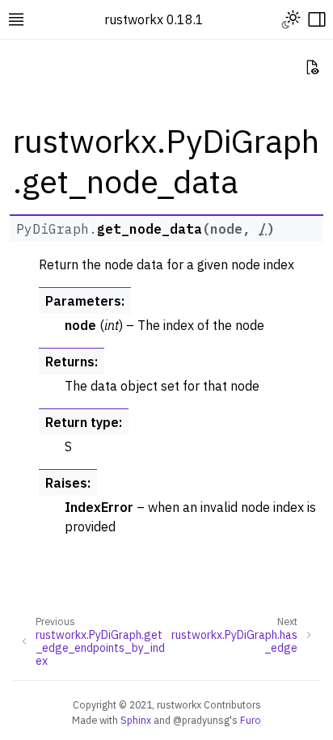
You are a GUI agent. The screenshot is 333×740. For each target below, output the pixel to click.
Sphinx (135, 719)
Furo (250, 719)
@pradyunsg (201, 719)
